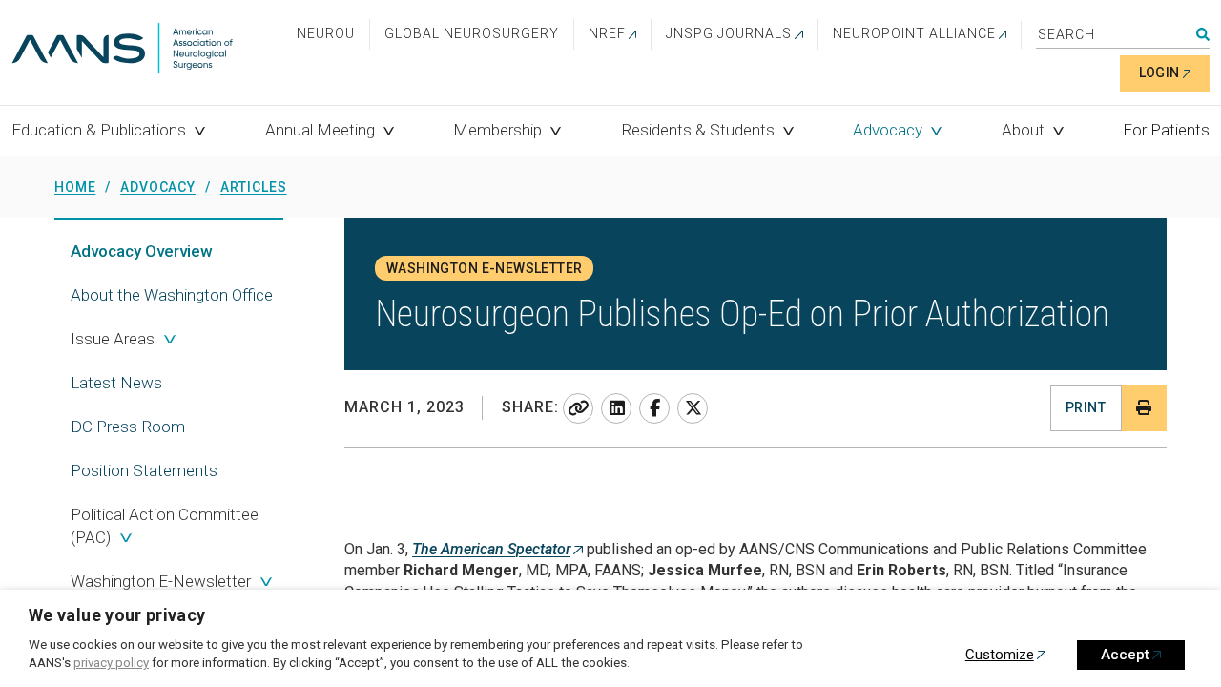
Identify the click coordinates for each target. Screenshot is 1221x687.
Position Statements (144, 470)
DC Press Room (128, 426)
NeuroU (326, 33)
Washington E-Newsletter (161, 581)
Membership (497, 129)
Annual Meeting (320, 129)
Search (1203, 34)
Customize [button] (999, 654)
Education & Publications (98, 129)
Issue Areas (113, 338)
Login (1159, 72)
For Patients (1166, 129)
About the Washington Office (172, 294)
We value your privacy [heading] (117, 615)
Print (1086, 407)
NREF (607, 33)
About (1023, 129)
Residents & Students (698, 129)
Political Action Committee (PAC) (165, 526)
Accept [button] (1125, 654)
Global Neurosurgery (471, 33)
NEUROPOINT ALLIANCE (914, 33)
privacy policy (111, 663)
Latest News (116, 382)
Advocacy (887, 129)
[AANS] (122, 50)
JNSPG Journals (729, 33)
